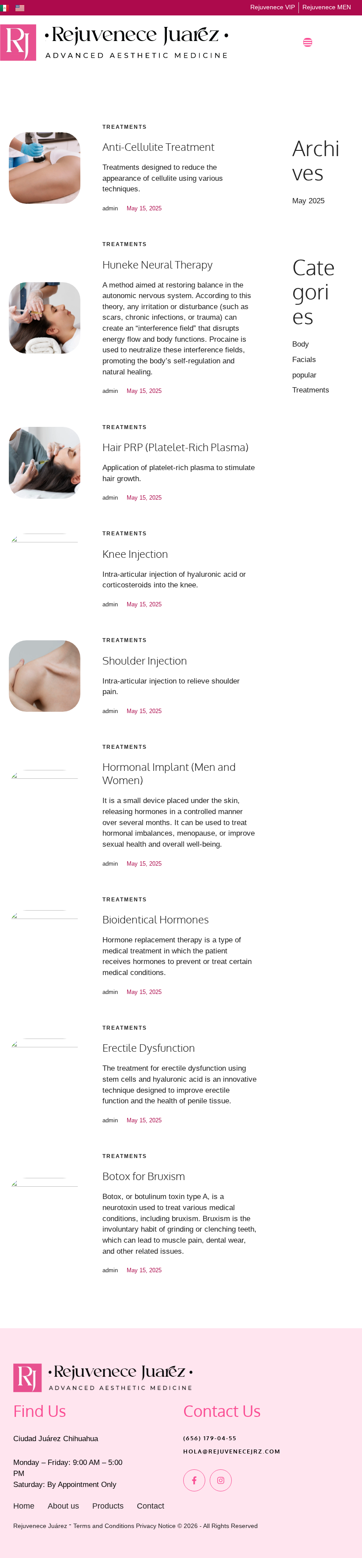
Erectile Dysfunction (148, 1047)
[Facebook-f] (194, 1480)
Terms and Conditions (103, 1525)
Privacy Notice (156, 1525)
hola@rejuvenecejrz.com (232, 1451)
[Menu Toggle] (307, 42)
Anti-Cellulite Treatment (158, 146)
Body (300, 344)
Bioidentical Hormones (155, 919)
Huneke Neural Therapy (157, 264)
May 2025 (308, 201)
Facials (304, 359)
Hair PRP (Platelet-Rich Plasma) (175, 447)
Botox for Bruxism (143, 1176)
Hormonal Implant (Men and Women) (169, 773)
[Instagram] (221, 1480)
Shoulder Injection (144, 660)
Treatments (124, 127)
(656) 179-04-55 (210, 1438)
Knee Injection (135, 553)
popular (304, 375)
